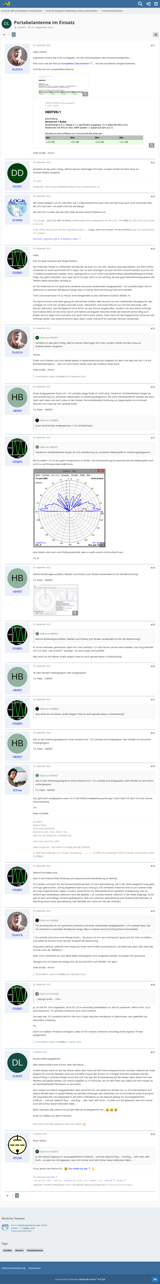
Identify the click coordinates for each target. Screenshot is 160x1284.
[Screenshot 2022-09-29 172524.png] (56, 600)
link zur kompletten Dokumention (71, 63)
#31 (153, 699)
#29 (153, 624)
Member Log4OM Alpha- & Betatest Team (55, 238)
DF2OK (50, 1177)
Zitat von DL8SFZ (49, 1151)
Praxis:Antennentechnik (21, 1231)
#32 (153, 732)
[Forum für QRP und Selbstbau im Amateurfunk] (6, 4)
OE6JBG (62, 1042)
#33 (153, 766)
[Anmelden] (148, 4)
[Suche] (140, 4)
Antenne (19, 1250)
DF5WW (14, 1228)
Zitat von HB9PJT (49, 447)
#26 (153, 386)
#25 (153, 328)
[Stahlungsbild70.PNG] (69, 508)
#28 (153, 567)
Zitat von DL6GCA (49, 993)
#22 (153, 162)
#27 (153, 437)
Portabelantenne (35, 1250)
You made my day (78, 1168)
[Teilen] (155, 34)
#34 (153, 865)
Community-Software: (80, 1279)
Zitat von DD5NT (49, 337)
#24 (153, 248)
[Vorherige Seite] (4, 34)
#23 (153, 196)
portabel (8, 1250)
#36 (153, 984)
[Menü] (156, 4)
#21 (153, 45)
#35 (153, 911)
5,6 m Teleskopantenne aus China (29, 1225)
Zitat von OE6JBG (49, 420)
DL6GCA (62, 376)
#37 (153, 1052)
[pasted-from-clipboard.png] (61, 85)
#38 (153, 1134)
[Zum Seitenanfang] (155, 1279)
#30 (153, 666)
